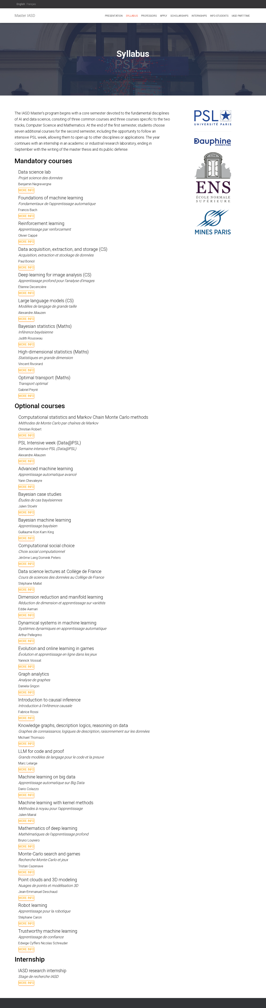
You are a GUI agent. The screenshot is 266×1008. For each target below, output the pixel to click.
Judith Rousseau (30, 338)
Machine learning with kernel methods (55, 802)
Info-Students (219, 15)
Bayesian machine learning (44, 520)
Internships (199, 15)
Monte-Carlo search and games (49, 853)
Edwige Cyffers (29, 943)
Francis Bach (27, 210)
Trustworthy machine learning (47, 931)
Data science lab (34, 172)
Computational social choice (46, 545)
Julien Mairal (27, 815)
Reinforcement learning (41, 223)
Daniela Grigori (28, 686)
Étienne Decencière (32, 287)
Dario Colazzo (28, 789)
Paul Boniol (26, 261)
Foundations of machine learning (50, 197)
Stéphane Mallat (30, 583)
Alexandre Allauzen (32, 313)
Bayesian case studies (39, 494)
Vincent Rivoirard (30, 364)
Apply (163, 15)
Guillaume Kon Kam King (36, 532)
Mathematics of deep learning (47, 828)
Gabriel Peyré (28, 390)
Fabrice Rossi (28, 712)
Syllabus (132, 15)
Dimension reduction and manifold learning (60, 597)
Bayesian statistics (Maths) (45, 326)
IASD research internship (42, 970)
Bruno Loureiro (29, 840)
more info (26, 190)
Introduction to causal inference (49, 699)
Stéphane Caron (30, 917)
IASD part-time (241, 15)
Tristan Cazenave (30, 866)
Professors (149, 15)
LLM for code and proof (41, 751)
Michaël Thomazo (31, 738)
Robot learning (32, 905)
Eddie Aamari (28, 609)
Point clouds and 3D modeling (47, 879)
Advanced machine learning (45, 468)
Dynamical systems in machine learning (57, 622)
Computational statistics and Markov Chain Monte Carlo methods (83, 417)
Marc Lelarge (27, 763)
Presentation (114, 15)
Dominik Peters (50, 558)
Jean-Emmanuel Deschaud (37, 892)
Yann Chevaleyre (30, 481)
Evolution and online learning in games (56, 648)
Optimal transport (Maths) (44, 377)
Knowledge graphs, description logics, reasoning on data (73, 725)
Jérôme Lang (28, 558)
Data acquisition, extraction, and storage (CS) (62, 249)
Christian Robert (29, 429)
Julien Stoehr (27, 506)
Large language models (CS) (46, 300)
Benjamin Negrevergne (34, 184)
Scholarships (179, 15)
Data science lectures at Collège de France (59, 571)
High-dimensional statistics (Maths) (53, 351)
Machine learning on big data (46, 776)
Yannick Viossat (29, 660)
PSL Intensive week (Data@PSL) (49, 442)
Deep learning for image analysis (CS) (54, 274)
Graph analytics (33, 674)
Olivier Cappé (27, 235)
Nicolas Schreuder (54, 943)
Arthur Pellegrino (30, 635)
